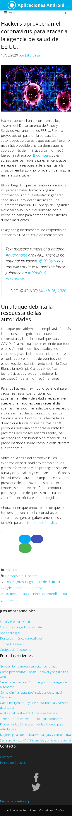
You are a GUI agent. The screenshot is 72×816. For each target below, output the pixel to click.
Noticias (11, 570)
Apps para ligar (10, 633)
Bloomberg (41, 155)
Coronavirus (14, 576)
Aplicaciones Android (41, 5)
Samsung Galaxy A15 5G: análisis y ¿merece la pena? (35, 740)
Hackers (31, 576)
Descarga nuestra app (15, 801)
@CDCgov (47, 261)
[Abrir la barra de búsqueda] (66, 13)
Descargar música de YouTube (21, 638)
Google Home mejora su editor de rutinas (28, 666)
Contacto (6, 757)
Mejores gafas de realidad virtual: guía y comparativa (35, 734)
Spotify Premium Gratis (15, 621)
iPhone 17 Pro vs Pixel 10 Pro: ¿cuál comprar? (31, 719)
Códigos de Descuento (15, 649)
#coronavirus (17, 278)
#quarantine (16, 255)
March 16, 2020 (52, 290)
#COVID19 (37, 272)
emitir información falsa (39, 522)
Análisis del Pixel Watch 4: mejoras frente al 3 (30, 713)
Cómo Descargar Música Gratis (21, 627)
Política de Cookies (13, 762)
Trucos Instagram (12, 644)
